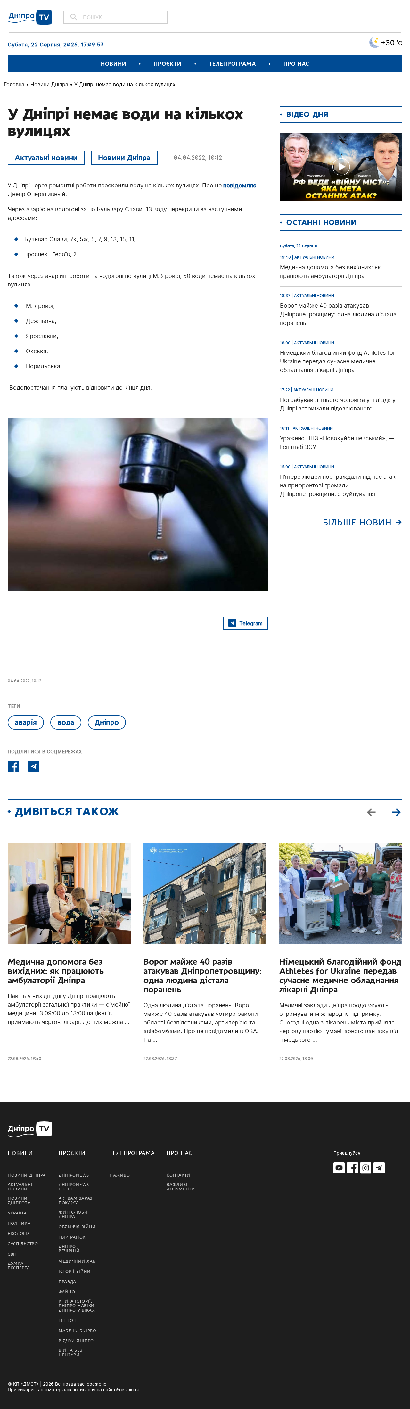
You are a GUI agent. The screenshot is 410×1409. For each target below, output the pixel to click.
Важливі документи (181, 1186)
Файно (67, 1292)
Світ (12, 1254)
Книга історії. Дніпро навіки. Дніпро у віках (77, 1306)
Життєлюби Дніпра (73, 1214)
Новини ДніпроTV (19, 1200)
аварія (26, 722)
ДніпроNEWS (74, 1175)
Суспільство (23, 1244)
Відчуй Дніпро (76, 1341)
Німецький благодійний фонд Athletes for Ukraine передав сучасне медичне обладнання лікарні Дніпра (340, 975)
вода (65, 722)
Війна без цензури (70, 1352)
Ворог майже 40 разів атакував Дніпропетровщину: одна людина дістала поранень (202, 975)
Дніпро (107, 722)
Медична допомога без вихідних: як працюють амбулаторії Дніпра (56, 971)
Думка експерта (19, 1265)
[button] (396, 811)
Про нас (296, 64)
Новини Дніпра (49, 84)
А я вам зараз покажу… (76, 1200)
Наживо (120, 1175)
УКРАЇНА (17, 1213)
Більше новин (357, 522)
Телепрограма (232, 64)
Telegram (251, 623)
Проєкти (167, 64)
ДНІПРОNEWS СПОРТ (74, 1186)
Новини (113, 64)
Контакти (178, 1175)
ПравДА (67, 1282)
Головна (14, 84)
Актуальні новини (46, 157)
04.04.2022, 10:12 (198, 157)
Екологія (19, 1233)
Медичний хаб (77, 1261)
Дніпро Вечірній (69, 1248)
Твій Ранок (72, 1237)
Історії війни (75, 1271)
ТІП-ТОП (68, 1320)
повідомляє (239, 185)
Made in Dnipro (77, 1331)
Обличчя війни (77, 1227)
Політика (19, 1223)
